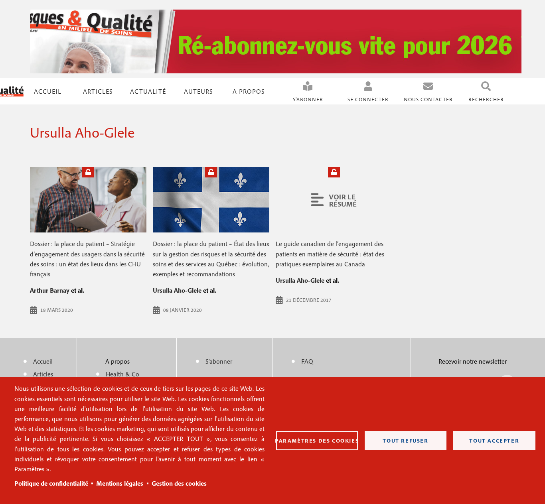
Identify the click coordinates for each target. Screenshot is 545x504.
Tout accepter (494, 440)
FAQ (307, 361)
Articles (43, 374)
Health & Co (122, 374)
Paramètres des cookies (317, 440)
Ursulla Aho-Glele (177, 290)
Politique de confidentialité (51, 483)
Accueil (47, 91)
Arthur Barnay (49, 290)
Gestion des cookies (179, 483)
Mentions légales (119, 483)
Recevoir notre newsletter (472, 361)
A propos (249, 91)
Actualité (148, 91)
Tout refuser (405, 440)
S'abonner (308, 99)
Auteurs (198, 91)
